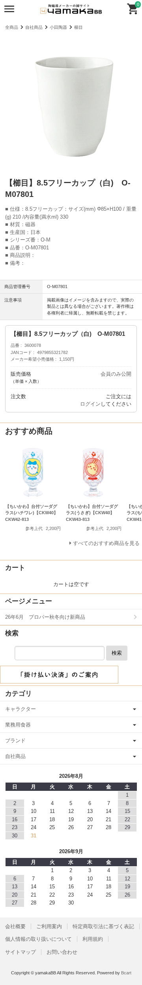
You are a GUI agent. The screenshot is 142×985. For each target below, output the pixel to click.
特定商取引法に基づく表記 (103, 926)
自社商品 (34, 27)
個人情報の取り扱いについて (38, 939)
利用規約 (92, 939)
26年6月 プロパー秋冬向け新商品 (45, 617)
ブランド (15, 740)
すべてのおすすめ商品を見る (106, 543)
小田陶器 (58, 27)
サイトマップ (20, 952)
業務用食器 (18, 725)
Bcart (126, 972)
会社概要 (15, 926)
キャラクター (20, 709)
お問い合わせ (62, 952)
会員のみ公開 (116, 374)
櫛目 (78, 27)
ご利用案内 (49, 926)
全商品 (11, 27)
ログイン (90, 404)
